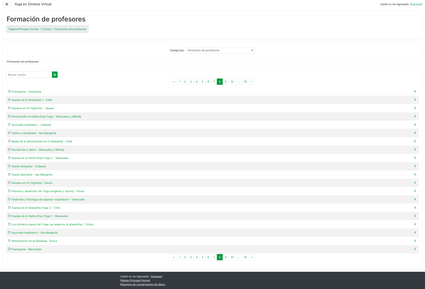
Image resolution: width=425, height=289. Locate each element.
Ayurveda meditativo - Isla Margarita (35, 232)
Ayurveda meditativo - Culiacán (31, 124)
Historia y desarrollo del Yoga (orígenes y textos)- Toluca (48, 191)
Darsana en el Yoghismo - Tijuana (33, 108)
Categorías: (177, 50)
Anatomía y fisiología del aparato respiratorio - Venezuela (48, 199)
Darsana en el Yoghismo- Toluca (32, 182)
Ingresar (416, 4)
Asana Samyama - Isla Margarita (32, 174)
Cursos (46, 29)
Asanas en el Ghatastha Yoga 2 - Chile (36, 207)
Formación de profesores (70, 29)
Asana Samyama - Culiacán (29, 166)
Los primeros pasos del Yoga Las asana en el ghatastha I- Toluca (52, 224)
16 (245, 81)
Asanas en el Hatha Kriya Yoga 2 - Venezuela (40, 158)
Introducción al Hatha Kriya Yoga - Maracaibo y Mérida (46, 116)
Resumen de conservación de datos (142, 284)
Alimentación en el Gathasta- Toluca (34, 241)
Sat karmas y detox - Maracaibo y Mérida (38, 149)
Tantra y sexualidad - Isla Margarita (34, 133)
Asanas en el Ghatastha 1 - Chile (32, 100)
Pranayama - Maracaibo (27, 249)
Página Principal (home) (24, 29)
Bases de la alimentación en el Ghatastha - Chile (42, 141)
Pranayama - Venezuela (26, 91)
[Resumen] (416, 91)
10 (232, 81)
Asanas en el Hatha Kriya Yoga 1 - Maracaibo (40, 216)
